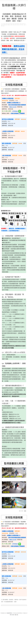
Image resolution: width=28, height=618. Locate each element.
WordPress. (9, 613)
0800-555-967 (12, 107)
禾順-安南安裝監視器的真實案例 (17, 104)
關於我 (16, 614)
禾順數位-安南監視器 (7, 98)
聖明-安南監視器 (6, 143)
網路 (25, 511)
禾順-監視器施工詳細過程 (18, 113)
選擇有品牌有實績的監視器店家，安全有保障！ (13, 49)
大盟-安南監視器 (6, 155)
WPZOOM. (12, 614)
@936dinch (15, 111)
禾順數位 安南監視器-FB (13, 102)
